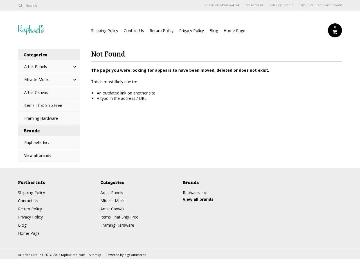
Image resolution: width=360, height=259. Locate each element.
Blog (214, 30)
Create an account (328, 5)
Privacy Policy (191, 30)
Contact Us (134, 30)
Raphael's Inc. (36, 142)
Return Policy (162, 30)
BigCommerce (135, 255)
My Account (254, 5)
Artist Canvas (36, 92)
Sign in (304, 5)
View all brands (37, 155)
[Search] (20, 5)
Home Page (234, 30)
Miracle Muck (36, 79)
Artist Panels (35, 66)
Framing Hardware (41, 118)
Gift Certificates (281, 5)
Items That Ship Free (43, 105)
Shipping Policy (104, 30)
